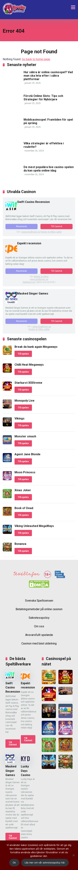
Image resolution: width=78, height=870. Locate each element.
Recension (21, 226)
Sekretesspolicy (39, 617)
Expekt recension (29, 243)
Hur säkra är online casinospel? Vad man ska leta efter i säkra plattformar (48, 75)
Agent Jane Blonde (27, 454)
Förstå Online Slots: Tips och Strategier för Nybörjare (43, 97)
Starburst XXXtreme (28, 382)
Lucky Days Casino (25, 771)
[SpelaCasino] (14, 9)
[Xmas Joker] (7, 497)
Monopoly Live (24, 400)
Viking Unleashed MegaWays (34, 526)
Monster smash (25, 436)
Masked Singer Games (32, 293)
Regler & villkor (41, 276)
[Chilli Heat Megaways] (7, 371)
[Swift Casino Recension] (11, 211)
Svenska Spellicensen (39, 600)
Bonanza (20, 544)
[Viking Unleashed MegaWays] (7, 533)
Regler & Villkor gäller (51, 232)
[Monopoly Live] (7, 407)
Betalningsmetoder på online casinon (39, 609)
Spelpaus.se (29, 282)
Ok (14, 862)
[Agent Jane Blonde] (7, 461)
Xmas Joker (23, 490)
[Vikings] (7, 425)
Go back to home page (36, 59)
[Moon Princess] (7, 479)
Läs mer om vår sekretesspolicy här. (45, 862)
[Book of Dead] (7, 515)
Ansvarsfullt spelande (39, 635)
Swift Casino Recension (33, 202)
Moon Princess (25, 472)
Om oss (39, 626)
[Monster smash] (7, 443)
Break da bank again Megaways (36, 347)
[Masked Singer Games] (11, 302)
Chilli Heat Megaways (29, 364)
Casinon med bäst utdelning (39, 643)
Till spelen (23, 354)
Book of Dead (24, 508)
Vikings (19, 418)
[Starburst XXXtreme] (7, 389)
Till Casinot (56, 226)
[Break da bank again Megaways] (7, 353)
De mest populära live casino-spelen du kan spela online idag (49, 168)
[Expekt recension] (11, 252)
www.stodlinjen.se (31, 232)
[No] (73, 855)
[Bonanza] (7, 551)
